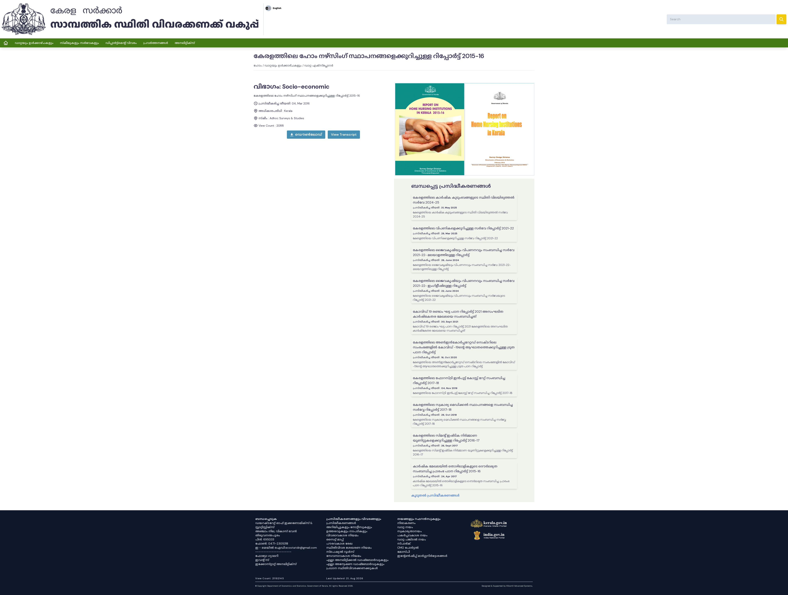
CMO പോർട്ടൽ (408, 547)
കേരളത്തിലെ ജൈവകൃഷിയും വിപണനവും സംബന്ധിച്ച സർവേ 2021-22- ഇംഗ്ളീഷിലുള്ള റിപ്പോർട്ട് (463, 283)
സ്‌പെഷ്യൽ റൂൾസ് (340, 552)
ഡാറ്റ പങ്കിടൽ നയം (411, 539)
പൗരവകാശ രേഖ (339, 543)
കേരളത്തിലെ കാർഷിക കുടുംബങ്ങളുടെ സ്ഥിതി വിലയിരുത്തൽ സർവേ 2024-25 (463, 200)
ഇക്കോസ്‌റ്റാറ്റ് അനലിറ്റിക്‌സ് (276, 564)
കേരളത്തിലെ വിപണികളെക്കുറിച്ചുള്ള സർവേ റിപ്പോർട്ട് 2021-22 (463, 228)
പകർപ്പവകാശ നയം (412, 535)
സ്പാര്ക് (404, 543)
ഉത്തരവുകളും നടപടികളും (346, 531)
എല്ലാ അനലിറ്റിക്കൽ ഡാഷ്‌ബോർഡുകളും (357, 560)
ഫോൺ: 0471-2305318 (271, 543)
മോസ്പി (403, 552)
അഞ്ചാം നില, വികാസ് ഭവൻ (276, 531)
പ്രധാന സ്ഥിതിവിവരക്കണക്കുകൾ (352, 568)
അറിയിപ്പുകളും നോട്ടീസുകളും (349, 527)
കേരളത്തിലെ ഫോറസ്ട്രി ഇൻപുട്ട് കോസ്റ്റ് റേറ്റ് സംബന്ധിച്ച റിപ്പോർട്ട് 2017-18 (459, 380)
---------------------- (273, 552)
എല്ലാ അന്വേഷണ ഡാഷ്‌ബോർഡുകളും (355, 564)
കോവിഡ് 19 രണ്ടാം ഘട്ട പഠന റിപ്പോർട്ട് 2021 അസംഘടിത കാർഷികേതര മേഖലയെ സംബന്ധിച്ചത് (458, 314)
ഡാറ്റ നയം (405, 527)
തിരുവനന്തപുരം (267, 535)
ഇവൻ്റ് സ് (262, 560)
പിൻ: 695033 (264, 539)
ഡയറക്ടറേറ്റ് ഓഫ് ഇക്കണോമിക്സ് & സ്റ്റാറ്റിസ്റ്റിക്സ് (284, 525)
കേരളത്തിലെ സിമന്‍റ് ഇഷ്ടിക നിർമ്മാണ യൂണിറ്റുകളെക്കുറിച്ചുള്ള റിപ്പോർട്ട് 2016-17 (446, 438)
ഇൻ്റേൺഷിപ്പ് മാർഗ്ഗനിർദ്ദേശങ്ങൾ (422, 556)
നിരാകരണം (406, 523)
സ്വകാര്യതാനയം (409, 531)
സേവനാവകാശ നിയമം (343, 556)
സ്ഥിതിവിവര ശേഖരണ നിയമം (349, 547)
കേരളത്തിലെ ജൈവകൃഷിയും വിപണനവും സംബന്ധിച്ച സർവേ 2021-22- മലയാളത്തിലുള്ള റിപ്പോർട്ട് (463, 252)
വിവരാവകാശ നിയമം (342, 535)
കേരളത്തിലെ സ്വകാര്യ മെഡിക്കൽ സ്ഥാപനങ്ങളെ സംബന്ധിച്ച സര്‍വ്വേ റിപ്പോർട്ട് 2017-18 (463, 407)
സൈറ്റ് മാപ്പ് (335, 539)
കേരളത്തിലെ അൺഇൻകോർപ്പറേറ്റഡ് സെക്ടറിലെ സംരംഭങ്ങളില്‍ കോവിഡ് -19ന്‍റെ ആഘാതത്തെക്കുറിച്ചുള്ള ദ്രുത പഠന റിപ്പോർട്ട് (464, 347)
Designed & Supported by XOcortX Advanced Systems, (507, 586)
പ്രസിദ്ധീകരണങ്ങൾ (341, 523)
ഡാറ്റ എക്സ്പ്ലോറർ (318, 65)
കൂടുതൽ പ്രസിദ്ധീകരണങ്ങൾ (435, 495)
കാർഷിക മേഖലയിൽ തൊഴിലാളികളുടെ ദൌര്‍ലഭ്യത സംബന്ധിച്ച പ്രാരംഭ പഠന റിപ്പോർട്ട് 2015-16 (455, 468)
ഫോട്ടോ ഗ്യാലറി (266, 556)
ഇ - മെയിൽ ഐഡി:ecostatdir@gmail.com (286, 547)
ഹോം (258, 65)
